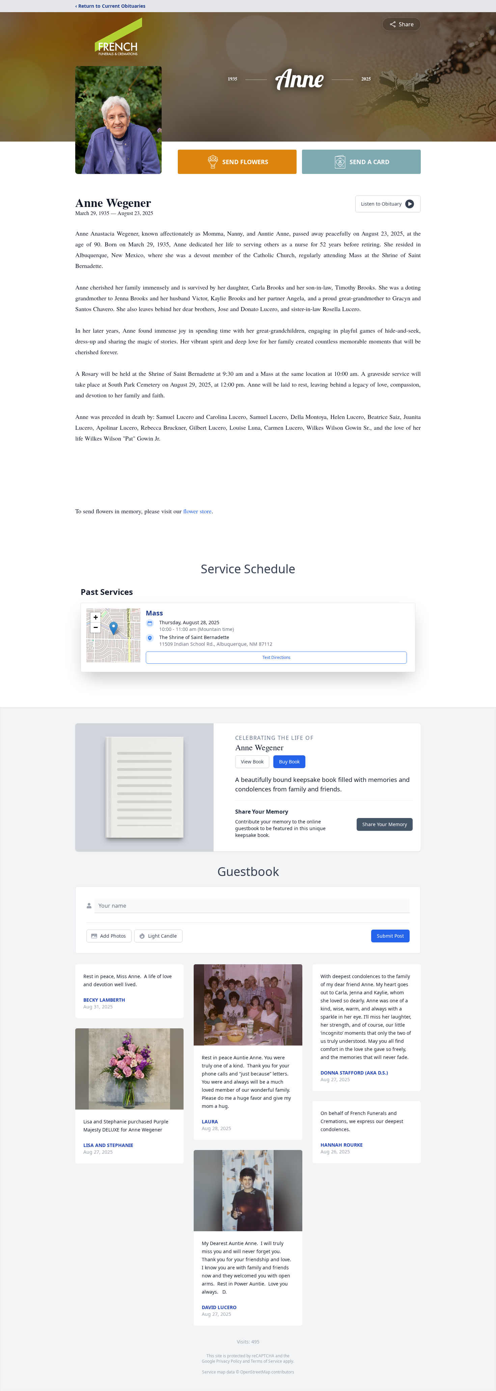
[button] (113, 628)
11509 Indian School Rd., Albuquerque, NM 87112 (215, 644)
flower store (197, 511)
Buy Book (289, 761)
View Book (252, 761)
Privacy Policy (229, 1361)
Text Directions (277, 657)
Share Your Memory (384, 824)
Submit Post (390, 936)
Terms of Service (266, 1361)
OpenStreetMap (255, 1372)
